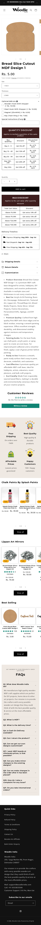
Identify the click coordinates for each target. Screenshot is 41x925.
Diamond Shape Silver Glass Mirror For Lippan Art (27, 567)
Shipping (13, 78)
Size (3, 81)
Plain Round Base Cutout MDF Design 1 (10, 627)
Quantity (5, 177)
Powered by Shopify (27, 921)
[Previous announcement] (4, 2)
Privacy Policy (9, 815)
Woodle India (16, 921)
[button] (4, 10)
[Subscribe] (33, 903)
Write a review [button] (20, 406)
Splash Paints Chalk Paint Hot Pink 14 (10, 507)
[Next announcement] (37, 2)
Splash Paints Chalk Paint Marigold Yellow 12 (27, 508)
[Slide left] (15, 59)
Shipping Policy (10, 829)
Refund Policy (9, 820)
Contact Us (8, 834)
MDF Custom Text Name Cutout (27, 627)
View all (20, 532)
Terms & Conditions (12, 824)
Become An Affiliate (12, 839)
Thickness (5, 91)
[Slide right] (25, 59)
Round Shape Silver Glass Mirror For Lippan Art (10, 567)
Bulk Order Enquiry (12, 844)
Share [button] (6, 254)
